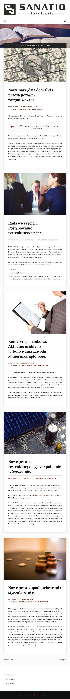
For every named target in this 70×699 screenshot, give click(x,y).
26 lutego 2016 (27, 478)
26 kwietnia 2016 (28, 363)
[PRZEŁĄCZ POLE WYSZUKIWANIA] (65, 21)
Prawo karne (17, 109)
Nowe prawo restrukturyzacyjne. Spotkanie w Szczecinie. (34, 466)
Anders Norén (46, 695)
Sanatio (15, 107)
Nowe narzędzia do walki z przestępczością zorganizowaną (31, 94)
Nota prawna (9, 675)
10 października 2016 (29, 107)
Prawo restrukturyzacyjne (32, 109)
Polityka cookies (10, 679)
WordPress (29, 695)
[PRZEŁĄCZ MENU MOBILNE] (5, 21)
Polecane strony (10, 683)
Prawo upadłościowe (40, 365)
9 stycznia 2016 (27, 599)
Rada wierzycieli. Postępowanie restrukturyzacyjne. (25, 227)
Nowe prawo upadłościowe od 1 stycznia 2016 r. (34, 590)
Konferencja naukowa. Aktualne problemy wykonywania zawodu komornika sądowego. (27, 349)
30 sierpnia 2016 (28, 240)
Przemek (15, 240)
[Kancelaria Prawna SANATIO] (35, 9)
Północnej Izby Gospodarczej (41, 495)
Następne (62, 660)
